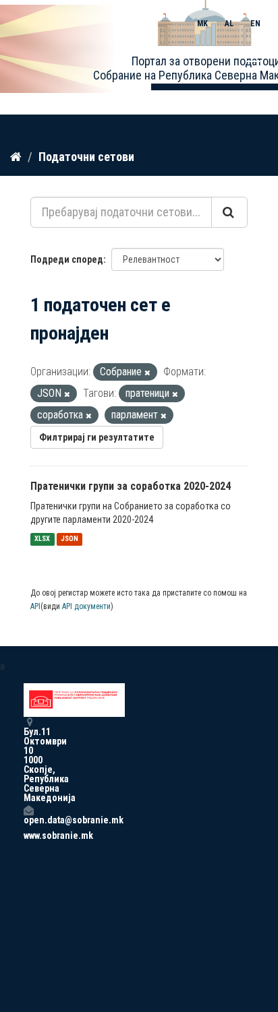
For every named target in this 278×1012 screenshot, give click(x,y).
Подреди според (66, 259)
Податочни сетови (86, 157)
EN (255, 23)
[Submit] (229, 212)
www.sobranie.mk (28, 835)
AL (229, 23)
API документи (86, 606)
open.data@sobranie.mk (28, 820)
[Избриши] (147, 373)
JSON (69, 539)
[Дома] (16, 156)
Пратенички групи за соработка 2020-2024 (130, 486)
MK (202, 23)
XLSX (42, 539)
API (35, 606)
